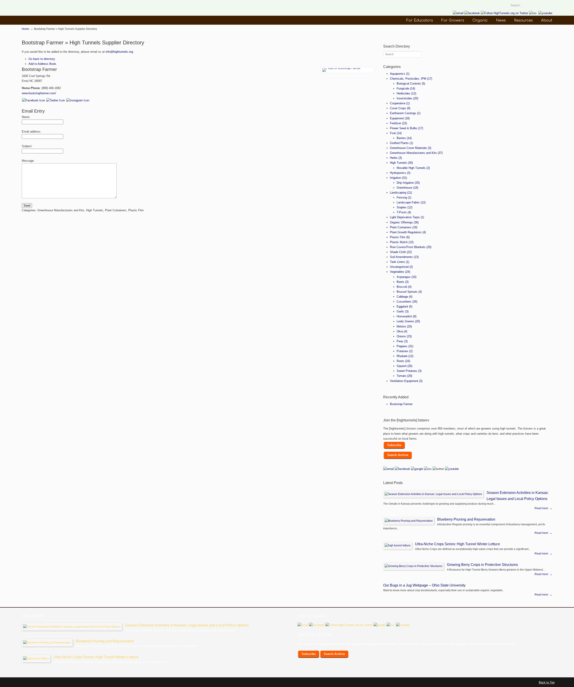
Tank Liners (399, 262)
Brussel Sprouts (409, 291)
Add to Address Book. (42, 63)
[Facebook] (33, 100)
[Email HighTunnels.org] (458, 13)
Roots (403, 361)
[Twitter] (55, 100)
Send (27, 205)
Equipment (400, 118)
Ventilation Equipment (406, 381)
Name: (26, 117)
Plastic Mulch (401, 242)
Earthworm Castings (405, 113)
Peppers (405, 346)
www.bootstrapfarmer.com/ (39, 93)
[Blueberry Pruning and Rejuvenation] (409, 520)
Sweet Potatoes (409, 371)
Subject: (27, 146)
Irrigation (398, 177)
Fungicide (406, 88)
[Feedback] (3, 61)
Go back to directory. (42, 59)
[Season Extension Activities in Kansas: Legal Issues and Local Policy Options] (433, 494)
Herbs (396, 157)
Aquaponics (399, 73)
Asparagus (406, 277)
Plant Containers (403, 227)
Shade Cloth (401, 252)
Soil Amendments (404, 257)
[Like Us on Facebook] (472, 13)
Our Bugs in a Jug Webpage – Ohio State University (424, 585)
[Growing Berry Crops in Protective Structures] (413, 566)
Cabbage (404, 296)
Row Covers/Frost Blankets (410, 247)
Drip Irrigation (408, 182)
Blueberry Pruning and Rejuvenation (466, 519)
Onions (404, 336)
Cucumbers (407, 301)
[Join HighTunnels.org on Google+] (417, 469)
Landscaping (401, 192)
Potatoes (405, 351)
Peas (402, 341)
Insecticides (407, 98)
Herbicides (406, 93)
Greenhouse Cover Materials (410, 148)
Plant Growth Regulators (408, 232)
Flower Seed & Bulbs (406, 128)
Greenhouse (407, 187)
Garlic (403, 311)
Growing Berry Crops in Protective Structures (482, 565)
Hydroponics (400, 172)
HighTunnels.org (55, 14)
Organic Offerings (404, 222)
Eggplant (404, 306)
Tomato (404, 375)
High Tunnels (401, 162)
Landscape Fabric (411, 202)
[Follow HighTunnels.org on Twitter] (504, 13)
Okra (402, 331)
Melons (404, 326)
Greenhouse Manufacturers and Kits (416, 153)
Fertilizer (398, 123)
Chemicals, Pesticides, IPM (411, 78)
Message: (28, 160)
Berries (404, 138)
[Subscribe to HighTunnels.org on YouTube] (545, 13)
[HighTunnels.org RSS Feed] (533, 13)
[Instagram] (77, 100)
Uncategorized (401, 266)
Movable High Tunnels (413, 168)
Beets (403, 282)
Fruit (396, 133)
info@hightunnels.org (119, 51)
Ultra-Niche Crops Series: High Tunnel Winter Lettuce (457, 544)
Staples (404, 207)
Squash (404, 366)
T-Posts (404, 212)
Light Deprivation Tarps (407, 217)
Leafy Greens (408, 321)
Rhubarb (405, 356)
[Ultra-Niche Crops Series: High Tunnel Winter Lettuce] (398, 545)
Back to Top (546, 682)
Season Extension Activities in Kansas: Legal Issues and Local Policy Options (187, 625)
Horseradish (406, 316)
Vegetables (400, 271)
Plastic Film (400, 237)
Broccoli (404, 286)
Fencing (404, 197)
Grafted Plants (401, 143)
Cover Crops (400, 108)
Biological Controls (411, 83)
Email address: (31, 131)
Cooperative (400, 103)
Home (25, 28)
